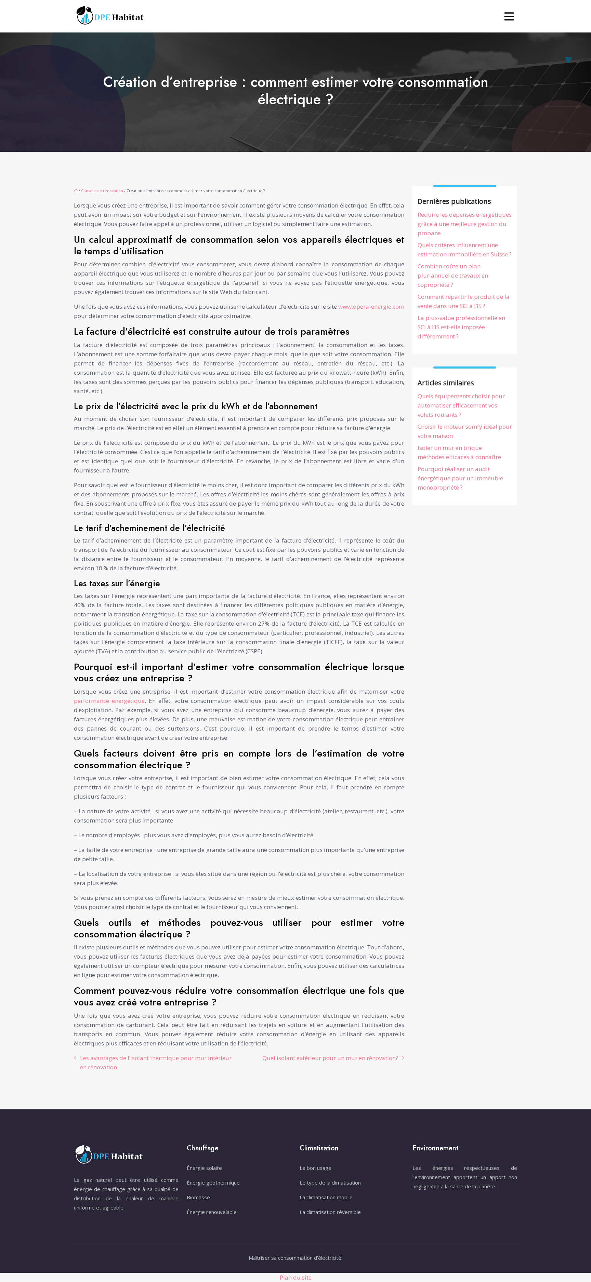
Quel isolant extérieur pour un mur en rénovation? (330, 1058)
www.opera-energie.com (371, 306)
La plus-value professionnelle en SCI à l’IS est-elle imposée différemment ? (461, 327)
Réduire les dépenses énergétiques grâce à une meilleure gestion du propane (465, 224)
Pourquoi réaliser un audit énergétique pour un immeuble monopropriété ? (460, 478)
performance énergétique (109, 701)
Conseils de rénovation (102, 190)
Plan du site (296, 1277)
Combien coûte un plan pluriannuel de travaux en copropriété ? (453, 275)
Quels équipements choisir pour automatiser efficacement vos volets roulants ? (461, 405)
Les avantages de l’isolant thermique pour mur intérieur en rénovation (156, 1062)
